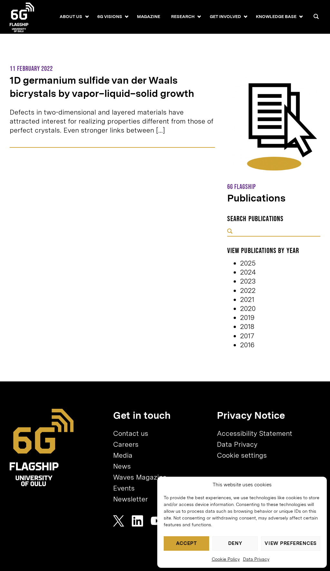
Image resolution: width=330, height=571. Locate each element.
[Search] (316, 16)
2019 (247, 318)
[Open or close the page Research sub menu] (199, 16)
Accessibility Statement (254, 433)
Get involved (225, 16)
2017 (247, 336)
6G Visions (109, 16)
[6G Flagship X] (118, 521)
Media (122, 455)
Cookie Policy (226, 559)
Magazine (148, 16)
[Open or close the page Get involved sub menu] (245, 16)
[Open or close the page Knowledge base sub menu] (301, 16)
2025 (248, 263)
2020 (248, 308)
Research (183, 16)
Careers (126, 444)
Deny (235, 543)
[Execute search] (229, 232)
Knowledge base (276, 16)
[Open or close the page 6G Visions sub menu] (126, 16)
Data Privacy (256, 559)
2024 (248, 272)
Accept (186, 543)
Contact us (130, 433)
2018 (247, 327)
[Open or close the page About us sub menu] (86, 16)
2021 (247, 299)
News (122, 466)
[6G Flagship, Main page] (42, 447)
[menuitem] (71, 16)
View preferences (291, 543)
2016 (247, 345)
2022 (248, 290)
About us (71, 16)
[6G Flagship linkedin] (137, 521)
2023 (248, 281)
